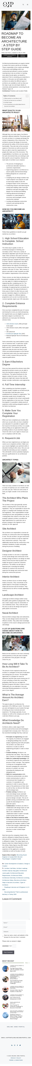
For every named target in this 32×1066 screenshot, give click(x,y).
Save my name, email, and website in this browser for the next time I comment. (16, 936)
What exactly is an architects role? (13, 98)
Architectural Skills (16, 875)
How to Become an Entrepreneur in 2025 (15, 998)
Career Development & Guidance (10, 56)
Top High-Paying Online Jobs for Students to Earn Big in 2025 (17, 970)
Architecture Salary (7, 880)
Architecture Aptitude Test (13, 333)
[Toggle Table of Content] (26, 96)
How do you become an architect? (13, 100)
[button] (23, 4)
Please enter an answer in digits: (11, 941)
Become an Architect (20, 880)
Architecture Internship (9, 878)
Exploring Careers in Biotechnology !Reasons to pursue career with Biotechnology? (16, 1016)
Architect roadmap (22, 868)
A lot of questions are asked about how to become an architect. (14, 105)
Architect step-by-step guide (10, 870)
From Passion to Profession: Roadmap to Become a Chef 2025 (16, 1006)
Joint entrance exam (12, 324)
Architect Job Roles (10, 868)
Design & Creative (22, 56)
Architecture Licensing (22, 878)
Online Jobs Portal (6, 52)
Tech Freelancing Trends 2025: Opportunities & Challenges (16, 982)
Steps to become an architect (10, 882)
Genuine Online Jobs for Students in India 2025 (16, 990)
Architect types (8, 102)
